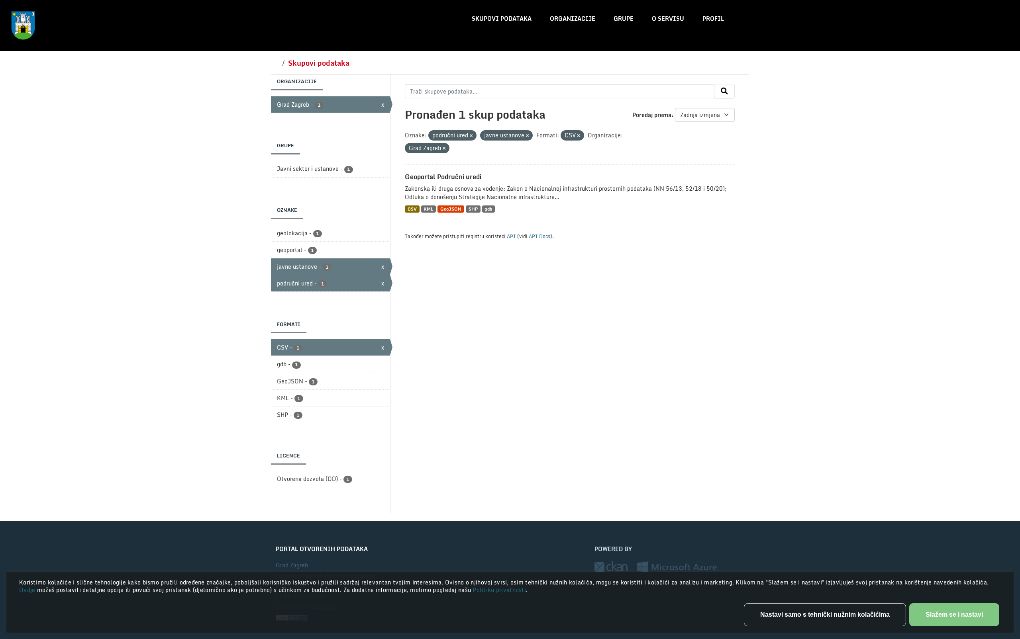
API (511, 236)
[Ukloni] (471, 135)
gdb (488, 208)
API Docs (539, 236)
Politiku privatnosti (499, 589)
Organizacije (572, 18)
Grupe (624, 18)
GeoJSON (450, 208)
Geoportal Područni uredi (443, 177)
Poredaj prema (651, 114)
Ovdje (28, 589)
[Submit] (724, 91)
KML (428, 208)
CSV (412, 208)
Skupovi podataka (502, 18)
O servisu (668, 18)
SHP (473, 208)
